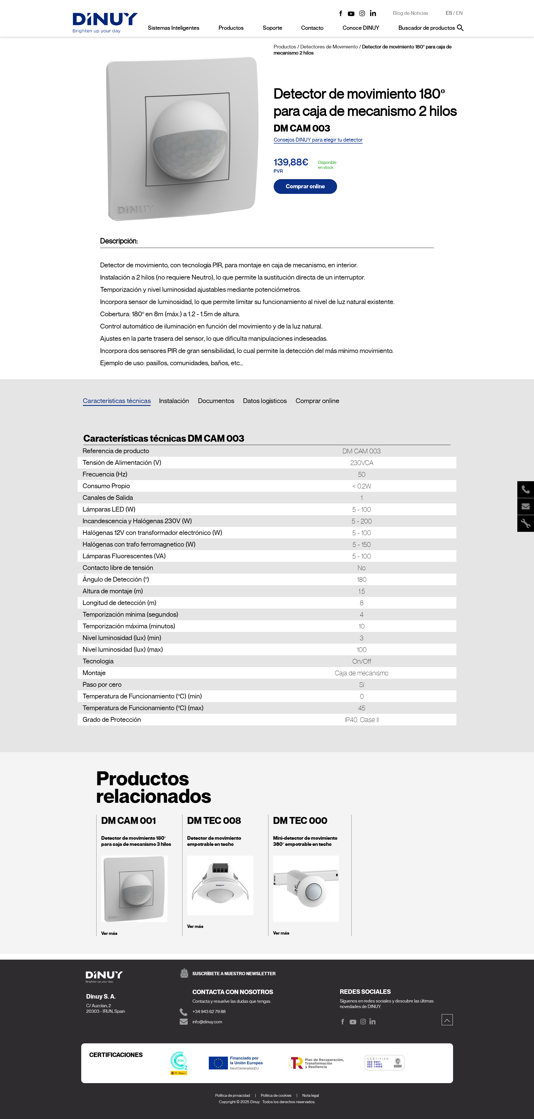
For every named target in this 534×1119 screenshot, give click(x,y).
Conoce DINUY (361, 27)
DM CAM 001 (128, 821)
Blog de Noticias (410, 13)
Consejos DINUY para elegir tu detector (318, 140)
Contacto (312, 27)
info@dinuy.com (207, 1022)
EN (459, 13)
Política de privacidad (232, 1095)
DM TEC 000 (300, 821)
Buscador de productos (427, 27)
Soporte (272, 27)
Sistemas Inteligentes (173, 27)
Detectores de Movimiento (329, 47)
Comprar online (305, 186)
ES (449, 13)
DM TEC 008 (214, 821)
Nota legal (310, 1095)
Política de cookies (276, 1095)
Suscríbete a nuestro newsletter (234, 974)
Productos (231, 27)
